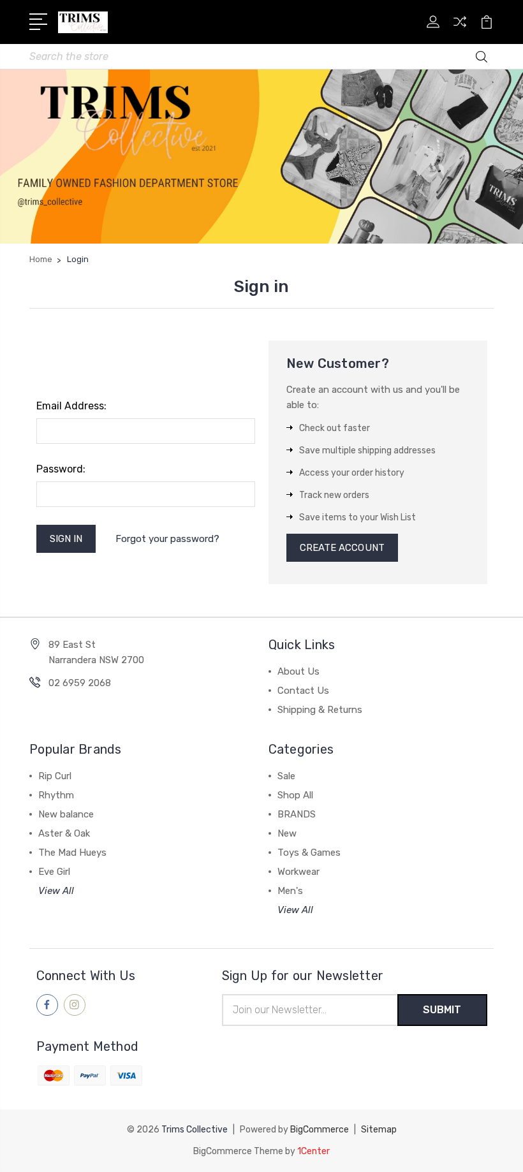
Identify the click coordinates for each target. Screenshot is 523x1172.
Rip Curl (54, 776)
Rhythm (56, 795)
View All (56, 891)
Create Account (342, 547)
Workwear (298, 871)
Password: (60, 469)
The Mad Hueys (72, 852)
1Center (313, 1151)
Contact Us (303, 690)
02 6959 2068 (79, 683)
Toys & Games (309, 852)
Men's (290, 891)
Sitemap (379, 1129)
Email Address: (71, 406)
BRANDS (296, 814)
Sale (286, 776)
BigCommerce (319, 1129)
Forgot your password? (167, 539)
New (287, 833)
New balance (66, 814)
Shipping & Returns (319, 709)
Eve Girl (54, 871)
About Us (298, 671)
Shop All (295, 795)
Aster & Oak (64, 833)
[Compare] (460, 29)
